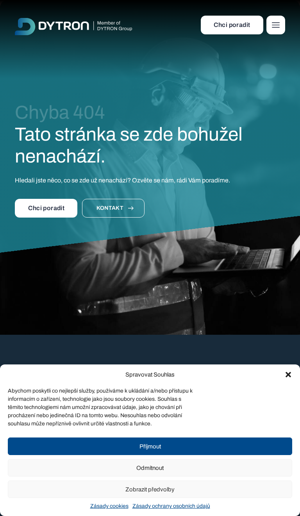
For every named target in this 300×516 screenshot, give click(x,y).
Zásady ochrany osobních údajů (171, 506)
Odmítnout (150, 468)
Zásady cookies (109, 506)
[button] (288, 375)
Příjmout (150, 446)
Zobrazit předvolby (150, 489)
